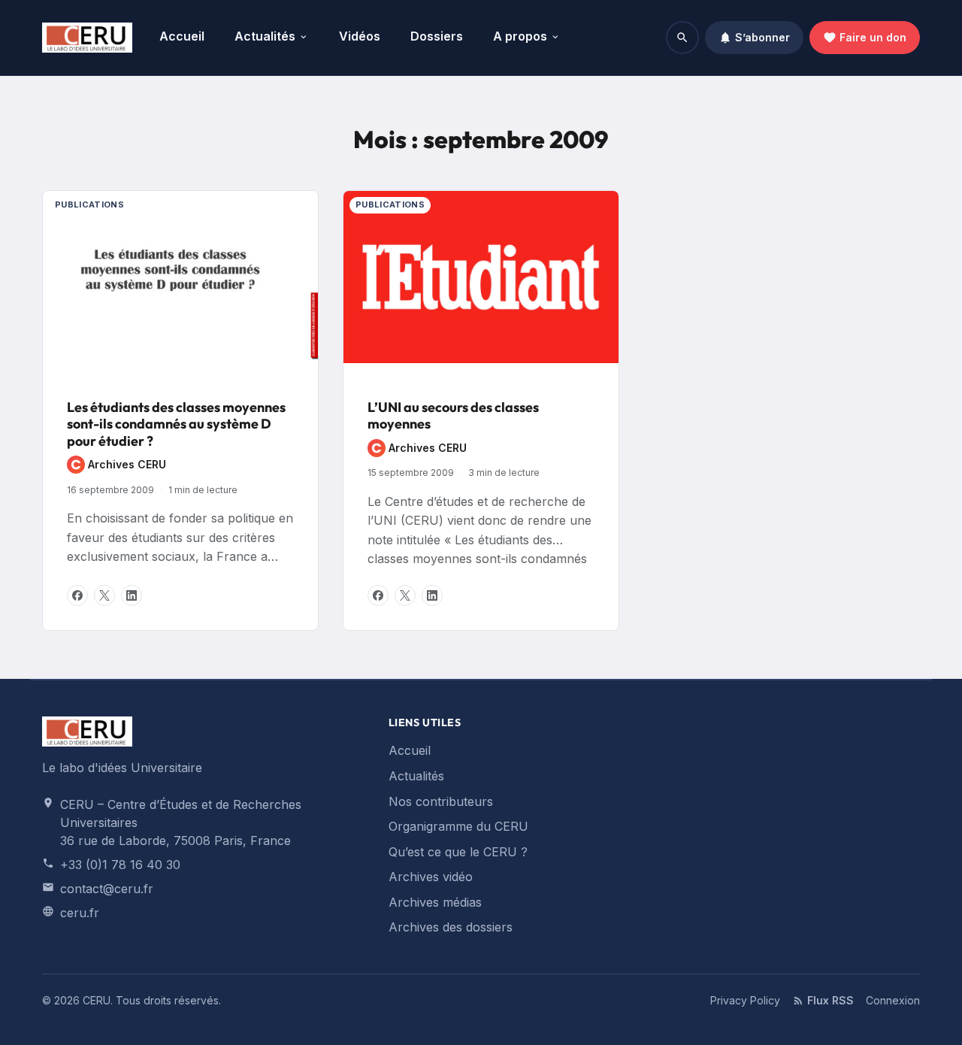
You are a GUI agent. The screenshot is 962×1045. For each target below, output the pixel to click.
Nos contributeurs (441, 801)
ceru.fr (79, 912)
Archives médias (435, 902)
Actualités (264, 36)
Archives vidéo (431, 876)
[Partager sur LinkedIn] (131, 595)
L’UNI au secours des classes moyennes (453, 415)
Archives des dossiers (451, 926)
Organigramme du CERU (458, 826)
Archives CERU (116, 466)
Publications (89, 204)
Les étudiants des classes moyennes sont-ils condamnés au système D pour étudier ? (176, 424)
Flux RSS (830, 1000)
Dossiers (436, 36)
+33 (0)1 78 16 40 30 (120, 864)
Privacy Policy (745, 1000)
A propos (520, 36)
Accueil (181, 36)
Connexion (893, 1000)
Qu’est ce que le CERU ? (458, 851)
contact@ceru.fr (106, 888)
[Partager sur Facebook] (77, 595)
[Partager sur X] (104, 595)
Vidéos (359, 36)
